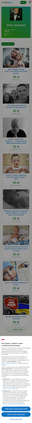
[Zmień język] (4, 339)
